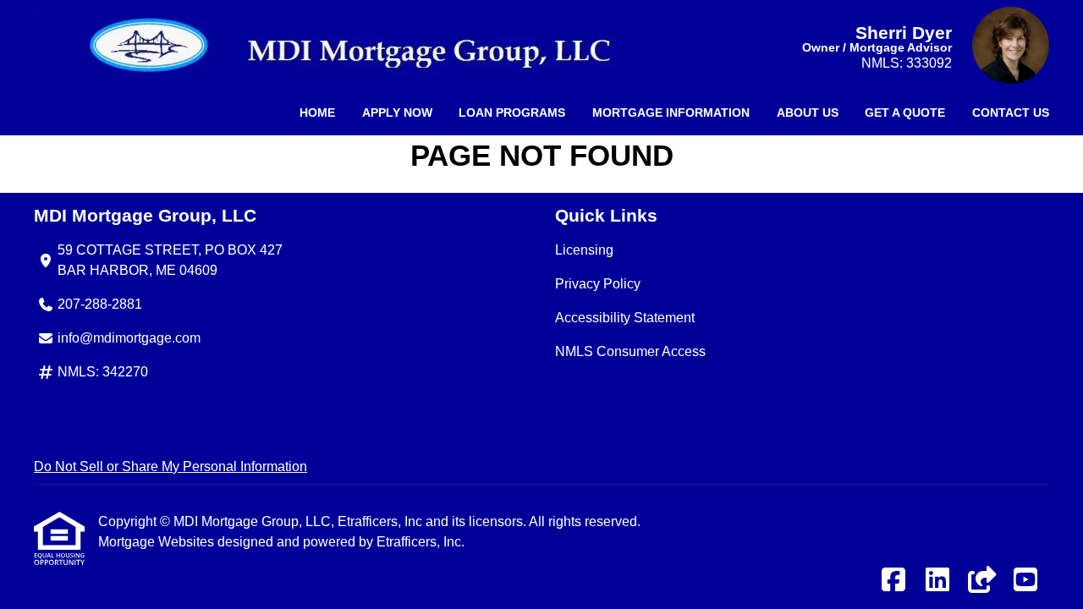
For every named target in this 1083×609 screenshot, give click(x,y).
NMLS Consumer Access (630, 351)
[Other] (981, 580)
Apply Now (397, 112)
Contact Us (1010, 112)
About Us (807, 112)
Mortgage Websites (157, 542)
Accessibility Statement (625, 317)
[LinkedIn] (937, 580)
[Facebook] (893, 580)
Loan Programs (512, 112)
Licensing (584, 250)
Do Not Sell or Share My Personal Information (170, 466)
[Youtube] (1025, 580)
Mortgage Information (671, 112)
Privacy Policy (597, 284)
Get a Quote (905, 112)
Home (317, 112)
